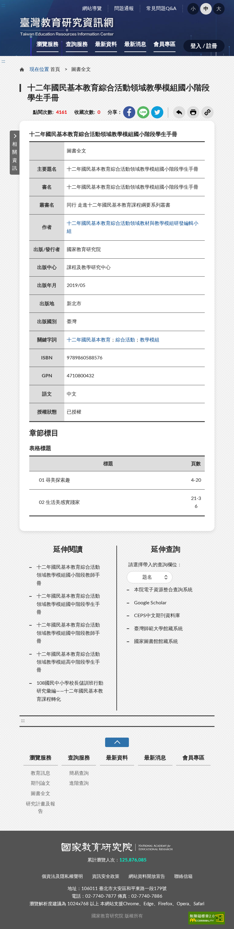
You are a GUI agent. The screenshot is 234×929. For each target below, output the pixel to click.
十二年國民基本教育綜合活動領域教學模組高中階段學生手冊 (68, 662)
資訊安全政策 (105, 876)
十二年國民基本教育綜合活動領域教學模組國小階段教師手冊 (68, 575)
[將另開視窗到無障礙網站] (206, 918)
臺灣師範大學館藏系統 (158, 628)
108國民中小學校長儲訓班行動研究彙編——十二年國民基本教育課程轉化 (70, 691)
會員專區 (165, 44)
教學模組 (149, 339)
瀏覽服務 (47, 44)
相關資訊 (14, 156)
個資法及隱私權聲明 (62, 876)
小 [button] (193, 8)
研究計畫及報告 (40, 808)
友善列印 (193, 112)
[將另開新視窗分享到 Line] (143, 112)
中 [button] (206, 8)
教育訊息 (40, 773)
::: (3, 5)
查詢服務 (77, 44)
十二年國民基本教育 (89, 339)
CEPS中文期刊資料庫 (157, 615)
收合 (117, 742)
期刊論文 (40, 783)
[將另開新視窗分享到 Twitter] (157, 112)
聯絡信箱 (183, 876)
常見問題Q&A (161, 8)
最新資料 (106, 44)
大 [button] (218, 8)
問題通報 (124, 8)
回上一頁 (179, 112)
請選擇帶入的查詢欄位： (155, 564)
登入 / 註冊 (203, 46)
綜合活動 (125, 339)
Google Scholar (150, 602)
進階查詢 (79, 783)
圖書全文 (81, 69)
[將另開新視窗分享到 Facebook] (129, 112)
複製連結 (207, 112)
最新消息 (135, 44)
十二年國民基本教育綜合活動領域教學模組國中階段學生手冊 (68, 604)
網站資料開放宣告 (147, 876)
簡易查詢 (79, 773)
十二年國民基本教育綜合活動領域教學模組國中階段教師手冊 (68, 633)
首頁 (55, 69)
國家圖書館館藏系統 (156, 641)
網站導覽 (92, 8)
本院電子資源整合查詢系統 (163, 589)
